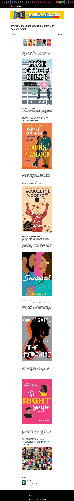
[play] (11, 6)
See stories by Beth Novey (31, 485)
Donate (61, 2)
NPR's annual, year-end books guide (42, 53)
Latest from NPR (13, 22)
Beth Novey (15, 33)
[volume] (14, 6)
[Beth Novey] (24, 482)
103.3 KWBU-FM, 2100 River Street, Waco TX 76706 (33, 495)
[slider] (15, 6)
